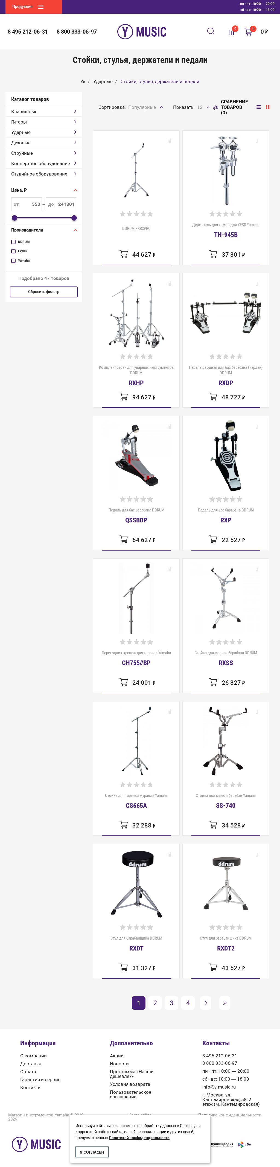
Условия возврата (130, 1084)
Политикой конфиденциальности (139, 1138)
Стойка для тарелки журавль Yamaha (136, 801)
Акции (117, 1056)
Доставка (30, 1063)
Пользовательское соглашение (130, 1094)
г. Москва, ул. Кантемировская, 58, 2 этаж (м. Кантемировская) (231, 1100)
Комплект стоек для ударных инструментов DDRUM (136, 375)
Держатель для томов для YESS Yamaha (225, 230)
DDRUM (24, 242)
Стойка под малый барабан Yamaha (226, 801)
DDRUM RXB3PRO (136, 228)
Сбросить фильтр (43, 291)
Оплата (28, 1071)
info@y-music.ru (219, 1087)
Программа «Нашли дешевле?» (132, 1074)
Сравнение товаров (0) (234, 107)
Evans (22, 251)
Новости (119, 1063)
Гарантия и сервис (40, 1079)
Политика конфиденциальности (229, 1115)
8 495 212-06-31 (219, 1056)
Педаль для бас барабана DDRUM (136, 515)
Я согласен (92, 1152)
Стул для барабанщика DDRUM (136, 944)
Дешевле (139, 119)
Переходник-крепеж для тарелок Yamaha (136, 658)
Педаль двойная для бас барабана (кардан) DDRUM (226, 375)
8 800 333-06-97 (219, 1063)
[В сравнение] (168, 141)
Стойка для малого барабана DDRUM (225, 658)
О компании (33, 1056)
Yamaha (24, 261)
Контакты (31, 1087)
